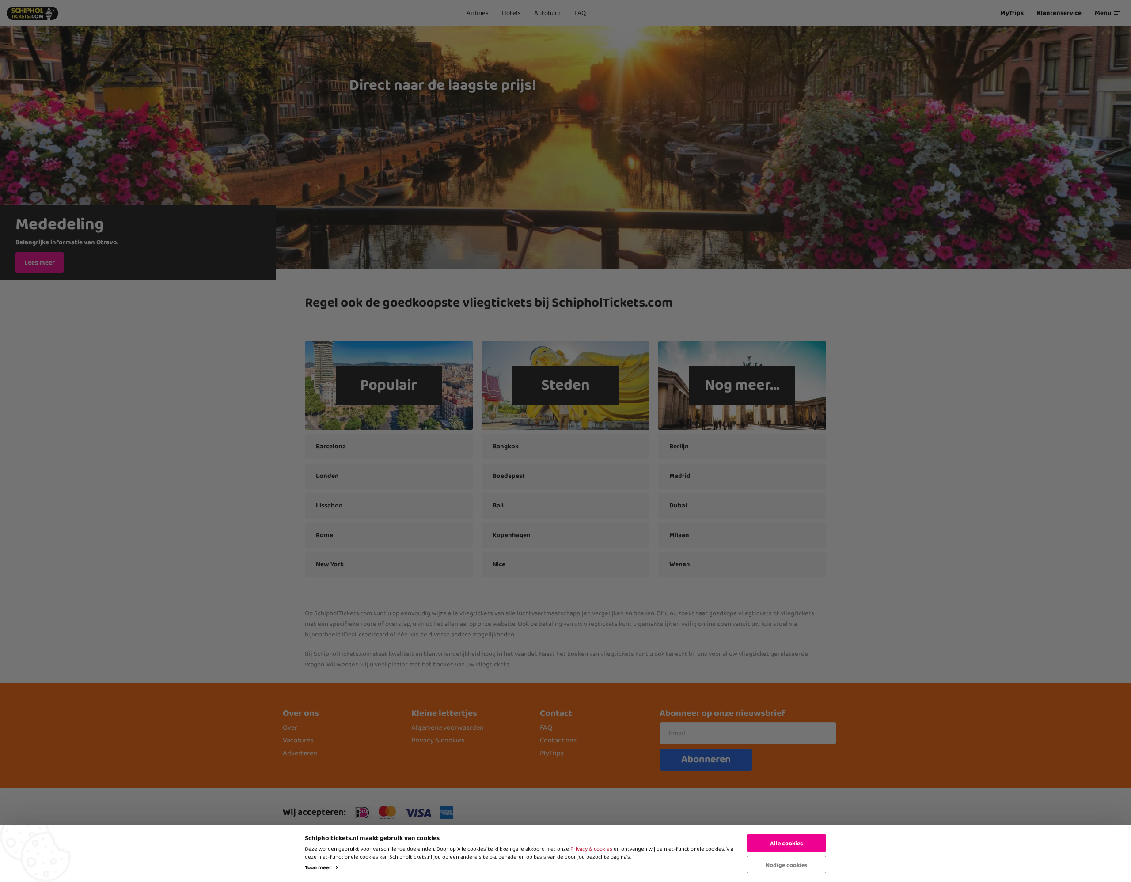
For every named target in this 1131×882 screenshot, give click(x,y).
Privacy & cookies (591, 849)
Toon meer (318, 867)
